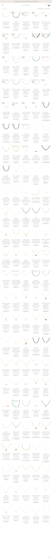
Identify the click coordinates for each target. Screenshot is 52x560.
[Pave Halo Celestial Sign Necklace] (46, 530)
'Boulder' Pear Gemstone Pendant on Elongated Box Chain (16, 350)
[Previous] (2, 1)
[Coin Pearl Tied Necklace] (6, 469)
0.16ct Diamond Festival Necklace (16, 177)
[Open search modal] (46, 5)
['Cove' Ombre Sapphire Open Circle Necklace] (26, 106)
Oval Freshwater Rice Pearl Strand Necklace (26, 69)
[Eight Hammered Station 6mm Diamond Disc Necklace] (16, 212)
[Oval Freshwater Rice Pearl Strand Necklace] (26, 60)
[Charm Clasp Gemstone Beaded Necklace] (16, 426)
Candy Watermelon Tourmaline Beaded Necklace (16, 24)
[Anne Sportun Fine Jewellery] (26, 5)
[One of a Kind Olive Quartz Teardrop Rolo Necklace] (16, 149)
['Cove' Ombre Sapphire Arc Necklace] (46, 83)
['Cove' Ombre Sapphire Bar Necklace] (6, 106)
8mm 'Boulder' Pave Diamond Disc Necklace (26, 326)
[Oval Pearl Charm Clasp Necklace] (6, 60)
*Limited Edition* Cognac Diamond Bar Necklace (36, 137)
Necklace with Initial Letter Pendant (36, 113)
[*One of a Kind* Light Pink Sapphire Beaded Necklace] (6, 83)
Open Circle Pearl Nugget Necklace (46, 497)
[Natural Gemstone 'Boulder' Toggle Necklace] (46, 341)
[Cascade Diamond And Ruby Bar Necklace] (26, 382)
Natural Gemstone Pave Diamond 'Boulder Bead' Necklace (46, 115)
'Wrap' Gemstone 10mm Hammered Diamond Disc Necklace (26, 221)
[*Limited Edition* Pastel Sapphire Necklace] (26, 128)
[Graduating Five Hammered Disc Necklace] (26, 233)
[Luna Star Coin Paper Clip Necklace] (16, 447)
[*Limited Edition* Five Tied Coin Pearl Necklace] (16, 191)
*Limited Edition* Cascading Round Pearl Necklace (36, 179)
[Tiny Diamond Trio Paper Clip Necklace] (26, 363)
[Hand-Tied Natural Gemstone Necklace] (26, 404)
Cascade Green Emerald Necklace (46, 371)
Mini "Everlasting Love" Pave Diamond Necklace (45, 456)
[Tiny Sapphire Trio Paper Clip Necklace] (16, 363)
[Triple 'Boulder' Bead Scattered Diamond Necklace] (36, 318)
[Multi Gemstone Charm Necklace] (46, 552)
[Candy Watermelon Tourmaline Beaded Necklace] (16, 15)
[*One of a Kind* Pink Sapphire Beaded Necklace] (26, 83)
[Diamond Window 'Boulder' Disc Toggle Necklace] (26, 297)
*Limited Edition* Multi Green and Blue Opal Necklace (16, 413)
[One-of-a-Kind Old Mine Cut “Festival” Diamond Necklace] (16, 60)
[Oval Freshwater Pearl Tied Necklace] (36, 510)
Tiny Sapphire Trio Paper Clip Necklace (16, 371)
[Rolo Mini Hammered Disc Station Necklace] (26, 447)
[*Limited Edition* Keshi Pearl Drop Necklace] (6, 191)
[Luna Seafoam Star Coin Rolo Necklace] (46, 426)
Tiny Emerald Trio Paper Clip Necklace (6, 371)
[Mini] (46, 447)
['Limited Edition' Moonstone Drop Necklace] (26, 149)
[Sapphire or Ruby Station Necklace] (26, 426)
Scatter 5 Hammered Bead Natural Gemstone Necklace (6, 137)
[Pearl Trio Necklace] (16, 489)
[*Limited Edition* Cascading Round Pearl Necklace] (36, 170)
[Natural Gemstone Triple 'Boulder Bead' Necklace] (6, 170)
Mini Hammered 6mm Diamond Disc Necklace (36, 241)
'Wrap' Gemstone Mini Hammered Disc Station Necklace (6, 434)
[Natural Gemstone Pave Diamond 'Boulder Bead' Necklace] (46, 106)
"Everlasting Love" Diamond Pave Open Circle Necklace (36, 539)
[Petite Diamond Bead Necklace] (16, 37)
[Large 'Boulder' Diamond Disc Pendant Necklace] (26, 341)
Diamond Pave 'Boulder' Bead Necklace (6, 349)
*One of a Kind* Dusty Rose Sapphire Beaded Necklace (16, 92)
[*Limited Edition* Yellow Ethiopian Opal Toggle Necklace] (46, 274)
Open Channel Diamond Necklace (6, 411)
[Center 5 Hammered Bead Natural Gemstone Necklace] (16, 128)
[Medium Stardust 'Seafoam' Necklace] (26, 552)
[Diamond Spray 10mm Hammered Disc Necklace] (46, 233)
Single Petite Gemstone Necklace (6, 23)
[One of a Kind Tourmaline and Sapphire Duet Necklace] (26, 37)
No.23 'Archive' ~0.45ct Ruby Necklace (46, 261)
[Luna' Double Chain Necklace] (36, 469)
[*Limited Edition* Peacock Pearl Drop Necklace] (36, 149)
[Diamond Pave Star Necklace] (16, 530)
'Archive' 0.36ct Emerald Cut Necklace (36, 23)
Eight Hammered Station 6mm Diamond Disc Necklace (16, 221)
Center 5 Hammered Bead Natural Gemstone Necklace (16, 137)
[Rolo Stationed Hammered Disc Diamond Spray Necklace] (16, 233)
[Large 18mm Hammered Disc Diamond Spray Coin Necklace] (6, 233)
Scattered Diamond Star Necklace (46, 517)
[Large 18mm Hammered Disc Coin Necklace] (16, 254)
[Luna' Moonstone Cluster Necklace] (6, 489)
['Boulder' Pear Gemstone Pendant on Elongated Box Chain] (16, 341)
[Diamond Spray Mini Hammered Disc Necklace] (46, 212)
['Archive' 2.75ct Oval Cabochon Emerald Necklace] (36, 254)
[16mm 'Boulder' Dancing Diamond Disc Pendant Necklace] (46, 297)
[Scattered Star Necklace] (36, 552)
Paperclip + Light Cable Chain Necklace (46, 476)
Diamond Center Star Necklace (26, 537)
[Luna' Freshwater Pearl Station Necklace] (26, 510)
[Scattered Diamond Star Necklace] (46, 510)
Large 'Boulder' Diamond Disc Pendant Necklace (26, 350)
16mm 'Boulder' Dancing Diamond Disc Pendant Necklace (46, 306)
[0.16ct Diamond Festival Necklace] (16, 170)
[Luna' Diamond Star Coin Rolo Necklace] (6, 447)
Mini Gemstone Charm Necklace (36, 411)
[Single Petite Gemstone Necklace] (6, 15)
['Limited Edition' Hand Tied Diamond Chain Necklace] (16, 106)
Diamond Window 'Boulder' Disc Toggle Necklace (26, 306)
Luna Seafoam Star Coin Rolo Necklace (46, 433)
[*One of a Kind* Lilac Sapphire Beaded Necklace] (46, 60)
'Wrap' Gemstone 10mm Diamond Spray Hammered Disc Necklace (36, 221)
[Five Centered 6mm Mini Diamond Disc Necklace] (46, 191)
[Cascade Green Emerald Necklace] (46, 363)
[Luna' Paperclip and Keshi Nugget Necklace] (36, 489)
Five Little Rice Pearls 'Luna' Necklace (6, 517)
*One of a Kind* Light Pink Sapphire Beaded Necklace (6, 92)
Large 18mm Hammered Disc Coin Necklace (16, 261)
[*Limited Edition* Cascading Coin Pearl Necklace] (26, 191)
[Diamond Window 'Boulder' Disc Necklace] (36, 297)
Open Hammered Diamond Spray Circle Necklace (6, 221)
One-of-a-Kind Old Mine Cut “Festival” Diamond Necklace (16, 69)
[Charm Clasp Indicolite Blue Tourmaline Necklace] (36, 37)
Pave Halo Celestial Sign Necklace (46, 537)
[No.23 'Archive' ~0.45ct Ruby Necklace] (46, 254)
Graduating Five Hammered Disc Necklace (26, 241)
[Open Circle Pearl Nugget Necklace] (46, 489)
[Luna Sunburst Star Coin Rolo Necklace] (36, 426)
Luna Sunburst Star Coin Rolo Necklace (36, 433)
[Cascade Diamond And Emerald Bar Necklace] (16, 382)
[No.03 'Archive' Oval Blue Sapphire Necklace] (6, 274)
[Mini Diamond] (36, 447)
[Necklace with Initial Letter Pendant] (36, 106)
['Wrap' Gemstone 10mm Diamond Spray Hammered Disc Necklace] (36, 212)
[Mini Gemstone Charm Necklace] (36, 404)
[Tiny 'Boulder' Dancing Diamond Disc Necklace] (16, 297)
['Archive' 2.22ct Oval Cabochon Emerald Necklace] (46, 15)
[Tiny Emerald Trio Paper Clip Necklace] (6, 363)
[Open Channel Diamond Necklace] (6, 404)
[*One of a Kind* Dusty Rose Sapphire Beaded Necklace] (16, 83)
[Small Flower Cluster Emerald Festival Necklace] (36, 382)
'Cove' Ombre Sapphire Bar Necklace (6, 113)
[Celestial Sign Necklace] (6, 552)
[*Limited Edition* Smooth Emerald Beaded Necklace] (36, 60)
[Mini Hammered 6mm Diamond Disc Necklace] (36, 233)
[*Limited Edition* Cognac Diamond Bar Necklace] (36, 128)
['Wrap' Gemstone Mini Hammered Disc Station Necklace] (6, 426)
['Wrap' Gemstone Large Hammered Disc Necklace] (46, 404)
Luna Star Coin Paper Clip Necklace (16, 455)
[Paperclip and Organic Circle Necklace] (26, 469)
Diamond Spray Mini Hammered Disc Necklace (46, 219)
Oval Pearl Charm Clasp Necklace (6, 68)
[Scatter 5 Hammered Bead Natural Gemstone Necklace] (6, 128)
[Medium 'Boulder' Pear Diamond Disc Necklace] (16, 318)
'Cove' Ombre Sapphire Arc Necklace (45, 90)
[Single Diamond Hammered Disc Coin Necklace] (26, 254)
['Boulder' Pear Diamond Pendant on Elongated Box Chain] (6, 297)
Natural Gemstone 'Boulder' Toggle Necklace (46, 350)
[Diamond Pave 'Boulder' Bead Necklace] (6, 341)
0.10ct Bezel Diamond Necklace (26, 177)
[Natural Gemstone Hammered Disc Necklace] (46, 149)
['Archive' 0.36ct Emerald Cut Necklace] (36, 15)
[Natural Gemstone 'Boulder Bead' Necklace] (36, 341)
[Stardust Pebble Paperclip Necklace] (46, 382)
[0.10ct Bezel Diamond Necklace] (26, 170)
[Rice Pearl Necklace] (16, 510)
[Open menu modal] (2, 5)
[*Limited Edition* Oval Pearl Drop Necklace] (46, 170)
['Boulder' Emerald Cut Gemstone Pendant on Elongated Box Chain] (46, 318)
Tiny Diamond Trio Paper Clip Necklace (26, 371)
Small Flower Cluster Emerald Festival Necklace (36, 391)
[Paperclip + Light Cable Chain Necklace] (46, 469)
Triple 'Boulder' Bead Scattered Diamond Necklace (36, 327)
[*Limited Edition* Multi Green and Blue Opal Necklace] (16, 404)
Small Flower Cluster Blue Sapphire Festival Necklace (6, 539)
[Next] (49, 1)
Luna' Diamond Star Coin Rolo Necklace (6, 455)
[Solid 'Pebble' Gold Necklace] (36, 191)
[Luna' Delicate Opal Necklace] (26, 489)
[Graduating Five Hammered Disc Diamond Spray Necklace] (6, 254)
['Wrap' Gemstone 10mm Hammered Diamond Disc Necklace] (26, 212)
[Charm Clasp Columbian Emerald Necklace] (46, 37)
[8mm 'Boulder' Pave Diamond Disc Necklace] (26, 318)
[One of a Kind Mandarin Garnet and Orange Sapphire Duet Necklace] (6, 37)
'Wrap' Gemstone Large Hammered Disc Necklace (46, 413)
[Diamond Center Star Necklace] (26, 530)
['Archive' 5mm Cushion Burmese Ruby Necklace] (26, 15)
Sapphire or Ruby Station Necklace (26, 433)
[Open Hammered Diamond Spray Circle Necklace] (6, 212)
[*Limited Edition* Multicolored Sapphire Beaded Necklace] (36, 83)
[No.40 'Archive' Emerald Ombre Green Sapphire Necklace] (16, 274)
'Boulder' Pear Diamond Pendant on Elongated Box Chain (6, 306)
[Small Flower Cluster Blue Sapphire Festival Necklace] (6, 530)
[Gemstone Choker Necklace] (16, 552)
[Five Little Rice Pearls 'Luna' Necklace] (6, 510)
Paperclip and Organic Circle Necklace (26, 476)
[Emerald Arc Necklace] (6, 382)
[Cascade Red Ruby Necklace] (36, 363)
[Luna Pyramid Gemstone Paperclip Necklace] (16, 469)
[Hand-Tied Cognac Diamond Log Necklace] (46, 128)
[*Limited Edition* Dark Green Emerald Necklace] (36, 274)
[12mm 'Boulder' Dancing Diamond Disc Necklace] (6, 318)
